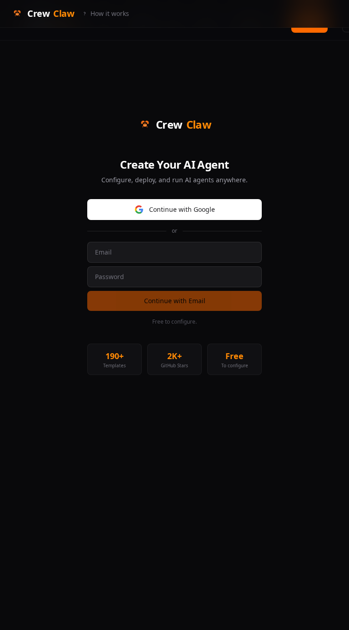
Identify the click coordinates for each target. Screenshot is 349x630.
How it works (109, 13)
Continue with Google (182, 209)
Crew (50, 13)
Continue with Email (174, 300)
